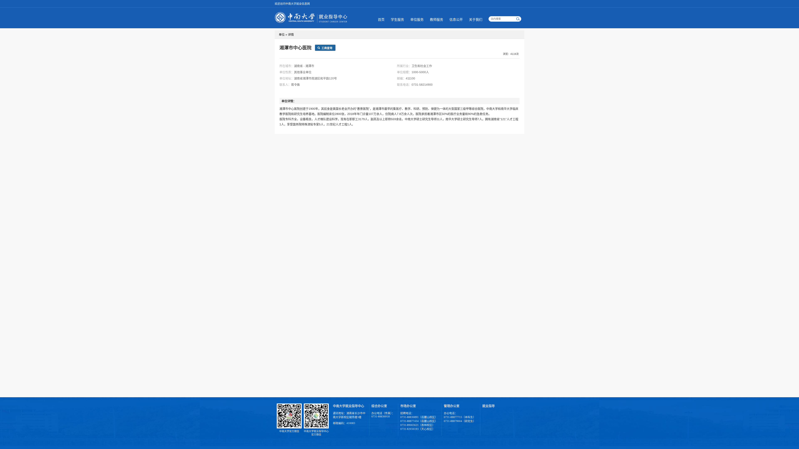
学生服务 (397, 19)
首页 (381, 19)
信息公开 (456, 19)
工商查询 (326, 47)
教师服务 (436, 19)
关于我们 (475, 19)
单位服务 (417, 19)
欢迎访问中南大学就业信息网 (292, 3)
